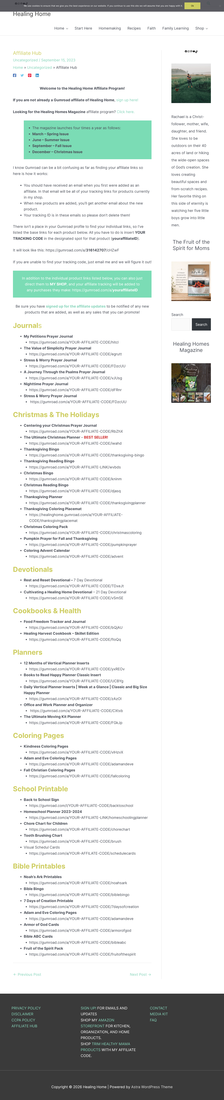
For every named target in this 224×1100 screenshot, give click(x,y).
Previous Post (27, 974)
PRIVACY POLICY (26, 1008)
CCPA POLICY (23, 1020)
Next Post (140, 974)
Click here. (126, 112)
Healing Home (32, 13)
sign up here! (127, 100)
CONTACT (158, 1008)
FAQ (153, 1020)
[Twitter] (22, 75)
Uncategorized (25, 60)
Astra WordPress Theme (152, 1087)
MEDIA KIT (159, 1014)
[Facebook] (14, 75)
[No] (220, 6)
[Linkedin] (37, 75)
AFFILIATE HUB (24, 1026)
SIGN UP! (88, 1008)
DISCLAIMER (22, 1014)
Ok (192, 5)
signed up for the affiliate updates (76, 306)
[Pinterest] (29, 75)
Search (177, 315)
